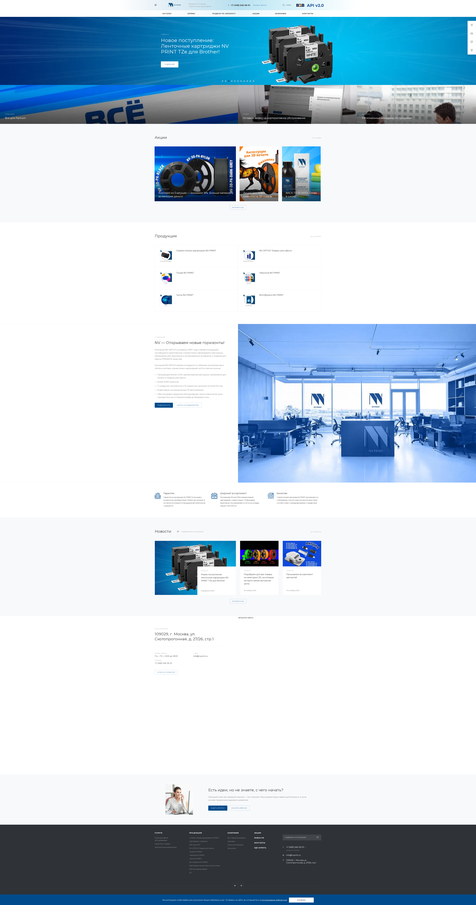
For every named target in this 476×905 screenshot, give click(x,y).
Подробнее (169, 67)
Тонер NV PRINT (185, 273)
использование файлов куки (274, 900)
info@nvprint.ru (200, 656)
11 (253, 81)
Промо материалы (235, 845)
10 (250, 81)
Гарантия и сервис (162, 844)
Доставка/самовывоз (237, 838)
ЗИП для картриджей (198, 869)
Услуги (158, 833)
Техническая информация (166, 847)
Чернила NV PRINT (269, 273)
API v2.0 (315, 5)
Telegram (241, 885)
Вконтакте (235, 885)
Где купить (232, 848)
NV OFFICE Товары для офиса (275, 250)
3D (190, 873)
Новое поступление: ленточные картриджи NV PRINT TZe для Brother (214, 577)
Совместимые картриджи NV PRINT (196, 250)
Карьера (231, 841)
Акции (257, 833)
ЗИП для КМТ (194, 845)
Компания (233, 833)
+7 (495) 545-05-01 (240, 5)
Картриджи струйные (198, 841)
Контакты (259, 843)
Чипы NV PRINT (184, 295)
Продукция (195, 833)
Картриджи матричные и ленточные (204, 866)
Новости (259, 838)
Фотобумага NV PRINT (271, 295)
